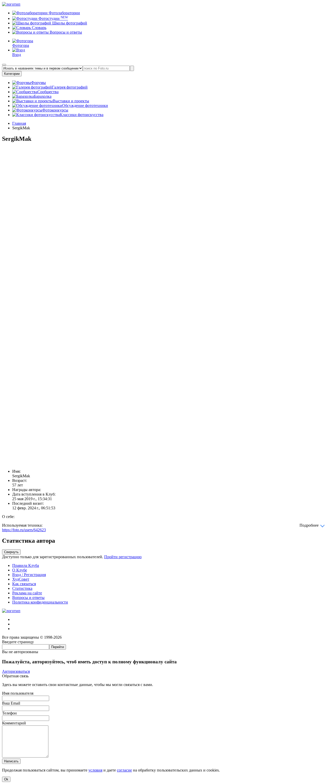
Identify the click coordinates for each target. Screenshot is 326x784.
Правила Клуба (25, 565)
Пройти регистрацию (123, 557)
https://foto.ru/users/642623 (24, 530)
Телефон (9, 713)
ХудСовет (20, 579)
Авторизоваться (16, 671)
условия (95, 770)
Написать (11, 761)
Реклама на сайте (27, 593)
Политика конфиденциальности (40, 602)
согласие (124, 770)
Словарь (38, 27)
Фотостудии (52, 18)
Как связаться (24, 584)
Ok (6, 779)
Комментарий (14, 723)
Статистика (22, 588)
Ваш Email (11, 703)
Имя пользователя (17, 693)
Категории (12, 74)
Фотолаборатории (64, 13)
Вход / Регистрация (29, 574)
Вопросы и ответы (65, 32)
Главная (19, 123)
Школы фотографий (69, 23)
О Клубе (19, 570)
